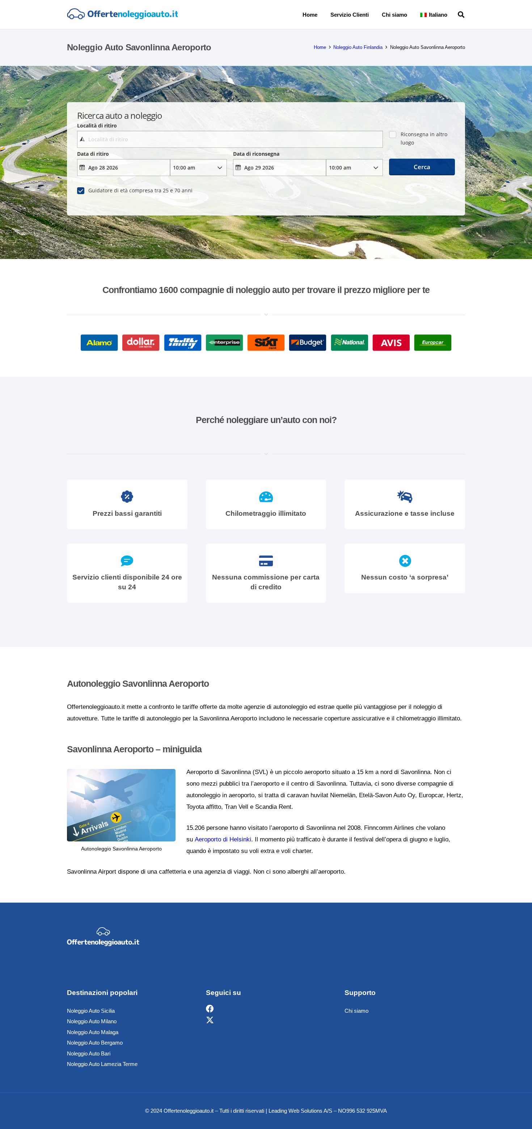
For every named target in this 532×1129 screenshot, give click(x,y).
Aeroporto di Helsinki (223, 839)
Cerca (422, 167)
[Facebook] (210, 1008)
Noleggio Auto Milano (92, 1021)
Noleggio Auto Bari (88, 1053)
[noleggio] (122, 14)
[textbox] (230, 139)
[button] (452, 14)
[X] (210, 1020)
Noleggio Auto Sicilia (91, 1011)
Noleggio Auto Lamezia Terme (102, 1064)
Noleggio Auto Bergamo (95, 1043)
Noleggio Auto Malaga (92, 1032)
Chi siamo (356, 1011)
